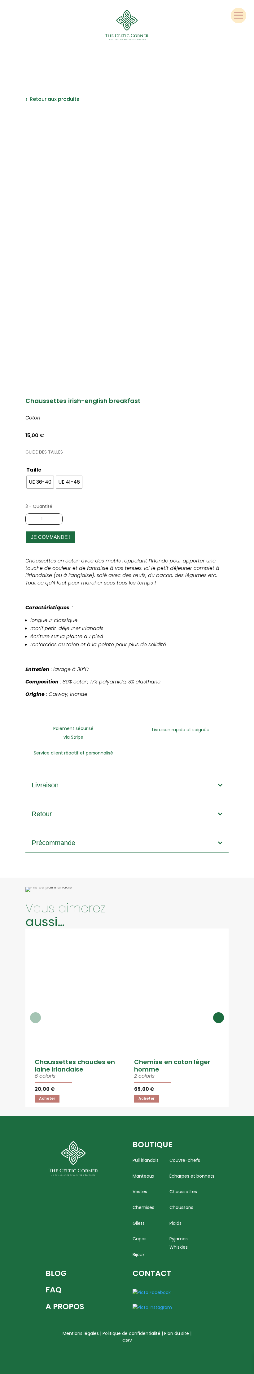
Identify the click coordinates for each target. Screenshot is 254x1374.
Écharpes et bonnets (191, 1176)
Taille (33, 469)
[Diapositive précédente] (35, 1017)
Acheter (47, 1098)
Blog (56, 1273)
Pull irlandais (146, 1160)
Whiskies (178, 1247)
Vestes (140, 1191)
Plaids (175, 1223)
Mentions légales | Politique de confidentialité (111, 1333)
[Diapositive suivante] (218, 1017)
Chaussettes (183, 1191)
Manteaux (143, 1176)
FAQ (54, 1289)
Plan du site (176, 1333)
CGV (127, 1340)
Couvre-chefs (184, 1160)
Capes (140, 1239)
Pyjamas (178, 1239)
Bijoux (139, 1254)
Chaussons (181, 1207)
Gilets (139, 1223)
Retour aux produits (52, 99)
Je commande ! (50, 537)
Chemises (143, 1207)
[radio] (40, 482)
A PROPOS (65, 1306)
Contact (152, 1273)
